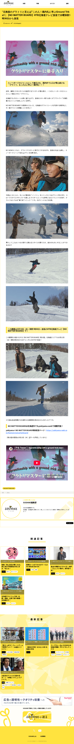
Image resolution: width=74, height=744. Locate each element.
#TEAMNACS (59, 654)
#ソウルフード (66, 654)
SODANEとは (32, 736)
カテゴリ (52, 3)
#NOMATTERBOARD (9, 488)
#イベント (63, 573)
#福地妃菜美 (16, 652)
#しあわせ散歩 (9, 652)
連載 (67, 3)
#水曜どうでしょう (9, 682)
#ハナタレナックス (60, 652)
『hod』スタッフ (13, 672)
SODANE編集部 (17, 23)
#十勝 (32, 569)
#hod (3, 687)
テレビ (3, 652)
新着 (24, 3)
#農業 (36, 569)
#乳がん (8, 571)
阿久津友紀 (12, 561)
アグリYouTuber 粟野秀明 (39, 561)
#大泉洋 (19, 685)
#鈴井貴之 (14, 685)
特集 (37, 3)
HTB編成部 (61, 641)
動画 (3, 682)
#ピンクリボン (14, 571)
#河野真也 (4, 654)
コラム (8, 492)
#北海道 (67, 652)
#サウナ (57, 573)
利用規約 (42, 736)
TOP (3, 492)
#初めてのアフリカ (6, 685)
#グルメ (53, 654)
